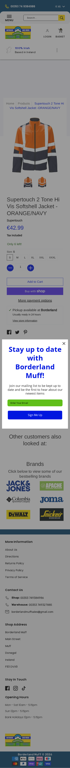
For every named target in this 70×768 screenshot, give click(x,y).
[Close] (64, 343)
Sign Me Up (35, 415)
